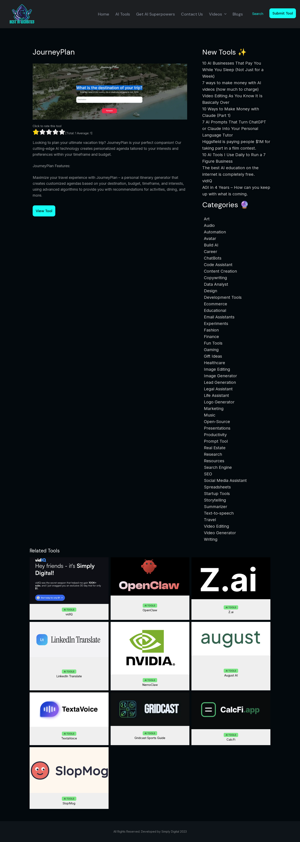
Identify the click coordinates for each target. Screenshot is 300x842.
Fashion (211, 330)
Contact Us (192, 14)
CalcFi (231, 739)
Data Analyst (216, 284)
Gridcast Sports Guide (149, 738)
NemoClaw (150, 685)
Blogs (238, 14)
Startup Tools (217, 493)
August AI (231, 675)
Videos (215, 14)
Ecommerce (215, 304)
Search (257, 14)
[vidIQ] (69, 580)
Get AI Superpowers (155, 14)
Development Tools (223, 297)
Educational (215, 310)
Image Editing (217, 369)
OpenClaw (150, 610)
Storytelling (215, 500)
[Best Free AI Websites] (22, 14)
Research (213, 454)
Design (210, 291)
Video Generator (220, 533)
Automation (215, 232)
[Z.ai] (230, 578)
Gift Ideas (213, 356)
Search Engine (218, 467)
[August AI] (230, 639)
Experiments (216, 323)
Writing (210, 539)
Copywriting (215, 277)
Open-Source (217, 421)
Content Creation (220, 271)
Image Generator (220, 376)
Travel (210, 519)
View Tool (44, 210)
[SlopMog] (69, 770)
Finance (211, 336)
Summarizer (215, 506)
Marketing (213, 408)
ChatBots (212, 258)
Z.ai (230, 612)
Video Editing (216, 526)
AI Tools (122, 14)
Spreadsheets (217, 487)
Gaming (211, 349)
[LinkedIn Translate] (69, 639)
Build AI (211, 245)
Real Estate (215, 448)
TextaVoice (69, 738)
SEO (208, 474)
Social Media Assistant (225, 480)
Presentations (217, 428)
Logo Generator (219, 402)
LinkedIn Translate (69, 676)
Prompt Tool (216, 441)
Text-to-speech (219, 513)
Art (207, 219)
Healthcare (214, 363)
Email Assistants (219, 317)
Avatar (210, 238)
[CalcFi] (230, 710)
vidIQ (69, 614)
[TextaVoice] (69, 709)
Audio (209, 225)
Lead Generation (220, 382)
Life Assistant (216, 395)
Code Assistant (218, 264)
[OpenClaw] (150, 576)
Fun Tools (213, 343)
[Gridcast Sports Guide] (150, 709)
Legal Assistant (218, 389)
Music (209, 415)
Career (210, 251)
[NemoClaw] (150, 648)
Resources (214, 461)
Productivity (215, 434)
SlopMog (69, 803)
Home (103, 14)
